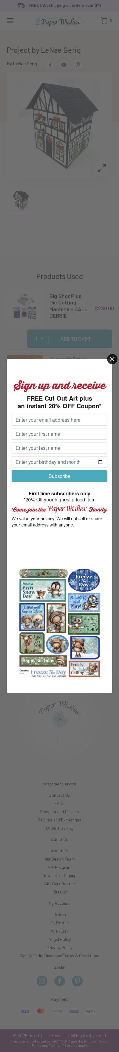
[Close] (112, 359)
